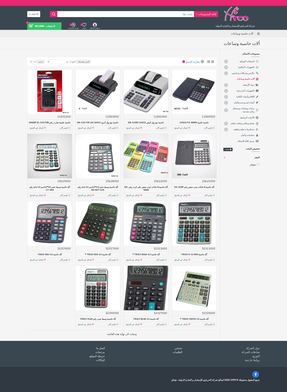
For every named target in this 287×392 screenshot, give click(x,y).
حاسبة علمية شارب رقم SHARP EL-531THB (50, 122)
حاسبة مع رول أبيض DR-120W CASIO (146, 122)
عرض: (40, 61)
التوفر (257, 157)
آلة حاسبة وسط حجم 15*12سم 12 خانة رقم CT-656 (49, 188)
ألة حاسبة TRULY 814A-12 (146, 319)
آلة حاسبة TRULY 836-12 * (98, 254)
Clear (227, 149)
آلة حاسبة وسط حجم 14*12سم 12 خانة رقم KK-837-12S (98, 188)
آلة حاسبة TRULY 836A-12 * (146, 254)
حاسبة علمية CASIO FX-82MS (194, 122)
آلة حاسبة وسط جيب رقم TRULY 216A (98, 319)
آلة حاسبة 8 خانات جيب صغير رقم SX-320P (194, 187)
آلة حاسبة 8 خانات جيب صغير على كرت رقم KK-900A (146, 188)
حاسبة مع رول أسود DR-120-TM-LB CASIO (98, 122)
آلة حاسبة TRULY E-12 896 (194, 254)
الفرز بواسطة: (83, 61)
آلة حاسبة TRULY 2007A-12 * (194, 319)
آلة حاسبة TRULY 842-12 (50, 254)
